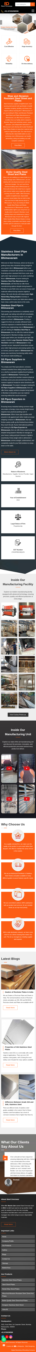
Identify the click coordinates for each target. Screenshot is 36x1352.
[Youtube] (7, 1336)
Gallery (4, 1250)
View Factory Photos (17, 714)
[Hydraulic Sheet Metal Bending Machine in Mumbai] (9, 610)
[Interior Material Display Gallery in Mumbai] (9, 628)
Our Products (6, 1245)
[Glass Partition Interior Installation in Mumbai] (27, 682)
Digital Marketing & (17, 1350)
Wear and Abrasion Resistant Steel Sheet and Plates (18, 98)
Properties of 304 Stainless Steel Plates (18, 1048)
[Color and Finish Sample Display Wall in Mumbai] (9, 700)
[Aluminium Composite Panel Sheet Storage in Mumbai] (27, 700)
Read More (10, 1008)
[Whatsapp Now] (3, 1339)
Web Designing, (30, 1346)
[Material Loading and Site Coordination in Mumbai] (9, 646)
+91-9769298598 (11, 11)
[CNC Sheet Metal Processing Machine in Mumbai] (9, 664)
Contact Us (6, 1259)
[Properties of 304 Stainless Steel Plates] (18, 1033)
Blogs (4, 1254)
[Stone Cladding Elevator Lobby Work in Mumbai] (27, 664)
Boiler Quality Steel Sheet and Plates (16, 173)
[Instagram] (10, 1336)
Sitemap (5, 1263)
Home (4, 1237)
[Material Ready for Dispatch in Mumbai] (27, 646)
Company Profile (8, 1241)
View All (5, 1309)
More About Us (10, 452)
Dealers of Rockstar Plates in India (19, 992)
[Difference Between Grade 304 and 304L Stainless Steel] (18, 1088)
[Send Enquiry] (3, 1345)
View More (18, 145)
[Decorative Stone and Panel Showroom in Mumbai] (27, 628)
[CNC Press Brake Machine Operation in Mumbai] (27, 610)
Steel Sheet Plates (8, 1284)
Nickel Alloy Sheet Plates (10, 1289)
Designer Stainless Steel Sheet (13, 1305)
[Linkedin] (3, 1336)
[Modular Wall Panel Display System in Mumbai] (9, 682)
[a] (8, 4)
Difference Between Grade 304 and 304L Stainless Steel (19, 1103)
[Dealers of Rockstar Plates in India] (18, 978)
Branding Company (29, 1350)
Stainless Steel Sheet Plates (12, 1280)
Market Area (6, 1268)
